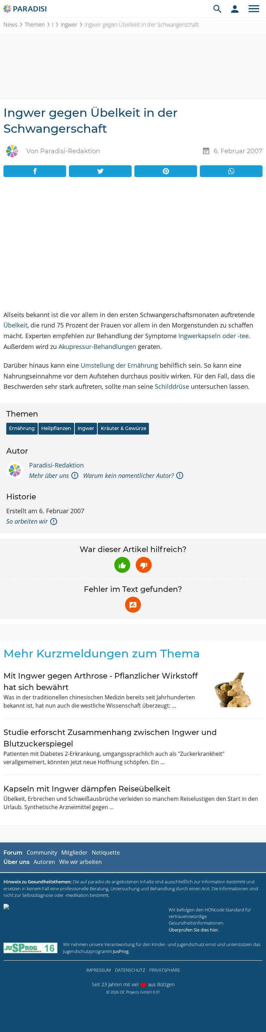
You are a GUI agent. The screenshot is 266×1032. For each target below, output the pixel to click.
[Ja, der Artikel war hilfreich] (122, 565)
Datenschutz (130, 970)
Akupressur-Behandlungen (97, 346)
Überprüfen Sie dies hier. (194, 930)
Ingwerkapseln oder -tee (213, 336)
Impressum (98, 970)
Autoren (44, 862)
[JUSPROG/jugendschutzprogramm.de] (30, 948)
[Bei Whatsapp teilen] (231, 171)
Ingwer (69, 24)
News (10, 24)
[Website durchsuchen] (217, 8)
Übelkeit (15, 325)
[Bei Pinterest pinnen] (165, 171)
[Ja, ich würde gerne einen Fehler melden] (133, 605)
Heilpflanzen (56, 428)
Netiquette (106, 852)
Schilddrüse (172, 386)
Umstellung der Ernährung (119, 365)
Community (42, 852)
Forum (13, 852)
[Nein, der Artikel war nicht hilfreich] (144, 565)
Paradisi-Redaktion (56, 465)
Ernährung (22, 428)
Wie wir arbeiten (80, 862)
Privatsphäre (164, 970)
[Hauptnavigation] (254, 8)
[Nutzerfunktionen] (234, 8)
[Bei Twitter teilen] (100, 171)
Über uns (16, 862)
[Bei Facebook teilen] (34, 171)
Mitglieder (74, 852)
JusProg (120, 951)
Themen (35, 24)
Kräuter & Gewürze (123, 428)
